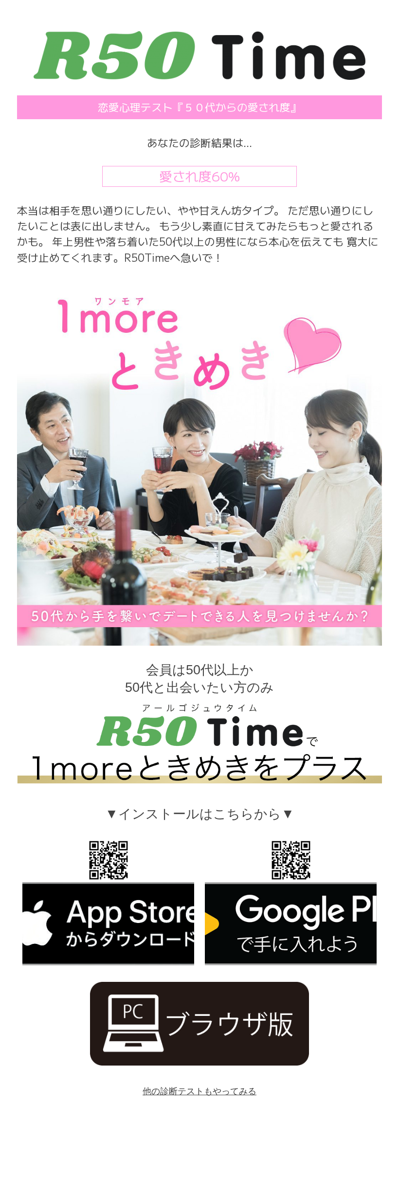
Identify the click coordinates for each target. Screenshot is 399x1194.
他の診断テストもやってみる (199, 1091)
